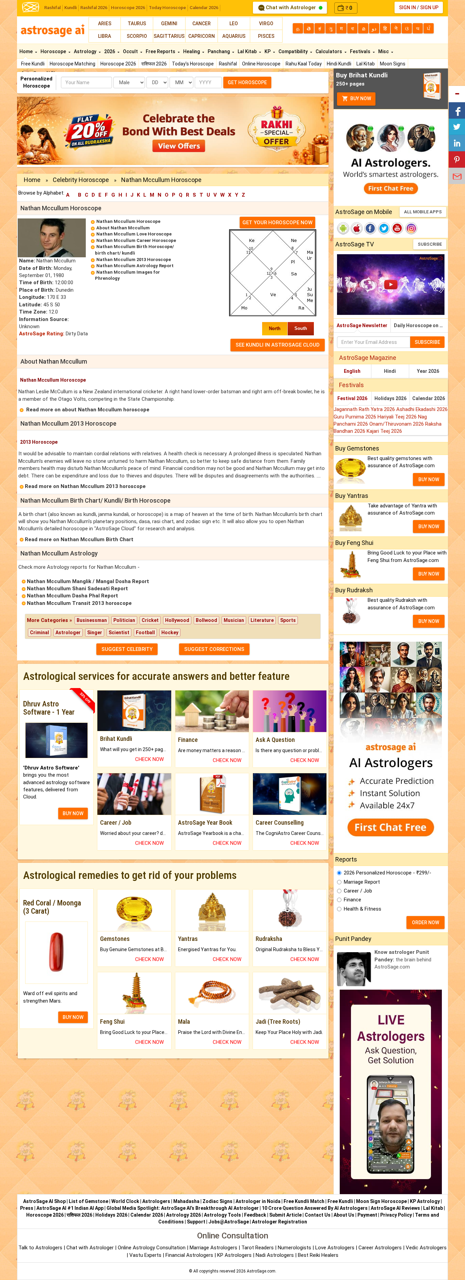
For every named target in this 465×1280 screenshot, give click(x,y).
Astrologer (68, 632)
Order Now (425, 922)
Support (196, 1221)
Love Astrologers (334, 1248)
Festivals (360, 51)
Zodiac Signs (218, 1201)
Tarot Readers (258, 1248)
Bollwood (206, 620)
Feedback (255, 1215)
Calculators (329, 51)
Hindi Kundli (339, 63)
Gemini (169, 23)
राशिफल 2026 (154, 63)
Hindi (390, 371)
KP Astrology (425, 1201)
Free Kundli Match (304, 1201)
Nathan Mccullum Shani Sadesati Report (77, 588)
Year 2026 (428, 371)
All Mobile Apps (423, 211)
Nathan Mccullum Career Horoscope (136, 240)
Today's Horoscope (193, 63)
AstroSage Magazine (367, 357)
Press (26, 1208)
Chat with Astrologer (290, 7)
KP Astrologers (235, 1255)
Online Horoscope (261, 63)
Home (26, 51)
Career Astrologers (380, 1248)
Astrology (85, 51)
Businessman (92, 620)
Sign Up (429, 7)
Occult (131, 51)
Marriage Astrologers (214, 1248)
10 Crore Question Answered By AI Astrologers (315, 1208)
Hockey (169, 632)
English (352, 371)
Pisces (266, 36)
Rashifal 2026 (93, 7)
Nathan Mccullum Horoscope (128, 221)
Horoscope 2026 (128, 7)
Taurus (137, 23)
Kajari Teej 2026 (384, 431)
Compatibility (293, 51)
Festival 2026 (352, 398)
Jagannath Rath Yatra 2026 (365, 409)
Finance (352, 900)
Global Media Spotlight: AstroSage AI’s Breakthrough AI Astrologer (183, 1208)
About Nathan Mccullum (123, 227)
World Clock (125, 1201)
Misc (384, 51)
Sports (288, 620)
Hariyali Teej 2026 (398, 417)
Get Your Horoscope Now (277, 222)
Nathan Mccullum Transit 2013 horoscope (79, 603)
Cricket (150, 620)
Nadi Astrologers (275, 1255)
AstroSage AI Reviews (395, 1208)
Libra (104, 36)
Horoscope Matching (72, 63)
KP (268, 51)
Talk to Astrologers (40, 1248)
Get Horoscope (247, 82)
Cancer (201, 23)
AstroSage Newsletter (362, 325)
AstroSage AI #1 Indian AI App (69, 1208)
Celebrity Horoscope (81, 179)
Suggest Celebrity (127, 649)
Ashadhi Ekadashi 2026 (422, 409)
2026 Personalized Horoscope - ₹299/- (387, 873)
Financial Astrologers (189, 1255)
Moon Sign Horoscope (381, 1201)
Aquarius (233, 36)
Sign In (407, 7)
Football (145, 632)
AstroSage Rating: (41, 334)
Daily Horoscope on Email (421, 325)
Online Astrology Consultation (152, 1248)
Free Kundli (33, 63)
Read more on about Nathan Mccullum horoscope (87, 410)
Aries (104, 23)
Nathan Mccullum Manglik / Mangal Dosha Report (88, 581)
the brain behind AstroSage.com (402, 959)
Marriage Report (362, 882)
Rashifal (52, 7)
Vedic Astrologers (426, 1248)
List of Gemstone (88, 1201)
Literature (262, 620)
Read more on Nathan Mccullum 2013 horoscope (85, 486)
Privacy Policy (396, 1215)
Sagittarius (169, 36)
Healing (192, 51)
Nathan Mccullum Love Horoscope (134, 234)
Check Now (149, 759)
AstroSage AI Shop (44, 1201)
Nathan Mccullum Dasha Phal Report (72, 596)
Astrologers (156, 1201)
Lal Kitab (365, 63)
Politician (124, 620)
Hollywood (177, 620)
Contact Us (318, 1215)
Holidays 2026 (390, 398)
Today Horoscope (167, 7)
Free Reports (161, 51)
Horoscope (54, 51)
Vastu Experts (145, 1255)
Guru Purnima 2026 (356, 417)
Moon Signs (392, 63)
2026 (110, 51)
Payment (367, 1215)
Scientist (119, 632)
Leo (233, 23)
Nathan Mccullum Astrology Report (135, 265)
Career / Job (358, 891)
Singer (94, 632)
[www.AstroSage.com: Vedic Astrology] (30, 6)
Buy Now (360, 98)
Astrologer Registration (279, 1221)
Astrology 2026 (183, 1215)
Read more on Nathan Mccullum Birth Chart (79, 539)
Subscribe (430, 244)
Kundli (70, 7)
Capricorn (201, 36)
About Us (344, 1215)
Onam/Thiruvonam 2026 (397, 424)
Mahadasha (186, 1201)
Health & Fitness (362, 909)
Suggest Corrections (214, 649)
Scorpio (137, 36)
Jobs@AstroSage (228, 1221)
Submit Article (285, 1215)
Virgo (266, 23)
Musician (234, 620)
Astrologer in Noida (258, 1201)
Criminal (39, 632)
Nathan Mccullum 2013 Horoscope (133, 259)
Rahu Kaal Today (304, 63)
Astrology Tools (222, 1215)
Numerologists (295, 1248)
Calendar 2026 (204, 7)
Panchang (219, 51)
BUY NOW (73, 813)
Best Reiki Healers (318, 1255)
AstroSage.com (261, 1271)
